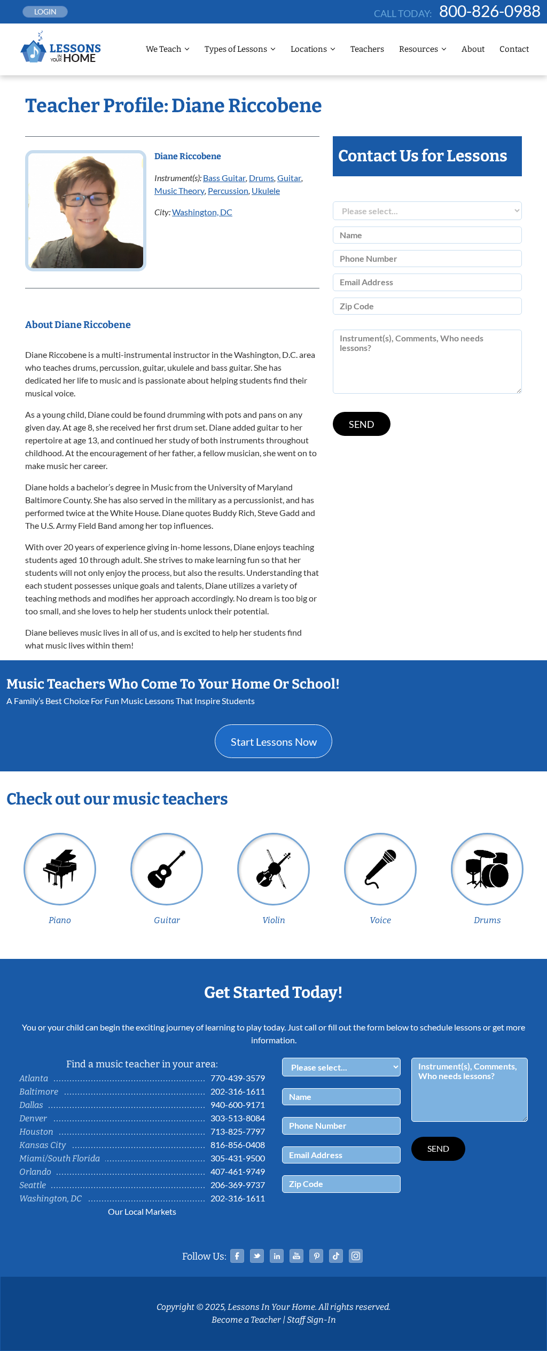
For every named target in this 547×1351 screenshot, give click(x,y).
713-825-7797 (237, 1131)
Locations (309, 49)
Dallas (31, 1105)
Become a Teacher (246, 1320)
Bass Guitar (224, 178)
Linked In (277, 1256)
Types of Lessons (236, 49)
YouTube (296, 1256)
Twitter (257, 1256)
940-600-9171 (237, 1104)
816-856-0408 (237, 1144)
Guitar (289, 178)
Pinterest (316, 1256)
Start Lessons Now (274, 741)
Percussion (228, 190)
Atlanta (33, 1078)
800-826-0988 (490, 10)
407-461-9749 (237, 1171)
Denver (33, 1118)
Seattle (32, 1185)
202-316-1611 (237, 1091)
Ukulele (266, 190)
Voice (380, 920)
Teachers (367, 49)
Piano (60, 920)
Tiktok (336, 1256)
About (473, 49)
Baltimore (38, 1092)
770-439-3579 (237, 1078)
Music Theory (179, 190)
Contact (514, 49)
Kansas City (42, 1145)
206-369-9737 (237, 1185)
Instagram (356, 1256)
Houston (36, 1132)
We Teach (163, 49)
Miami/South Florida (59, 1158)
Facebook (237, 1256)
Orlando (35, 1172)
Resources (418, 49)
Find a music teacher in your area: (142, 1064)
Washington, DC (202, 212)
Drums (261, 178)
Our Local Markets (142, 1211)
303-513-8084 (237, 1118)
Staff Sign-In (311, 1320)
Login (45, 11)
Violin (273, 920)
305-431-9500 (237, 1158)
